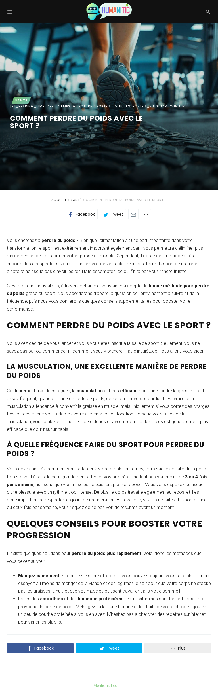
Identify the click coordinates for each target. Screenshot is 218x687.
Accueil (59, 200)
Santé (76, 200)
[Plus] (146, 214)
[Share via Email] (133, 214)
